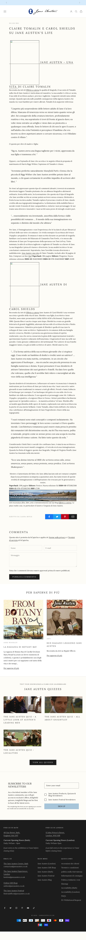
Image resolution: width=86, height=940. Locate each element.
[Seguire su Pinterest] (22, 908)
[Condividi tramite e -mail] (73, 516)
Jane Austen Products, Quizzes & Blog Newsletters (62, 794)
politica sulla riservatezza (71, 872)
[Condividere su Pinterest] (65, 516)
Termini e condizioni (70, 867)
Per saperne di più (11, 668)
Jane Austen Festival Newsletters (61, 800)
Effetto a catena (32, 90)
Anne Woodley (11, 642)
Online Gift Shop (11, 883)
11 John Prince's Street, (55, 832)
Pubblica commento (24, 577)
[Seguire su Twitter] (10, 908)
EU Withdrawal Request (71, 900)
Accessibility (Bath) (69, 888)
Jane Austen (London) (47, 863)
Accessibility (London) (70, 892)
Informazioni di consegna (71, 876)
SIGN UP (61, 806)
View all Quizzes (43, 762)
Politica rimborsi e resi (70, 880)
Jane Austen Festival (46, 876)
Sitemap (64, 884)
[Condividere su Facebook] (49, 516)
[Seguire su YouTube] (28, 908)
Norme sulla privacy (57, 537)
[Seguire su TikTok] (34, 908)
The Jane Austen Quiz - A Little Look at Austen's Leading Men (20, 719)
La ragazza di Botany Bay (20, 647)
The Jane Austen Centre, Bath (16, 863)
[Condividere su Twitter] (57, 516)
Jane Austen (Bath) (45, 872)
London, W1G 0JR (53, 835)
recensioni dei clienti (70, 863)
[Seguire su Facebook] (5, 908)
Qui (29, 256)
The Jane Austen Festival (14, 890)
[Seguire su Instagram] (16, 908)
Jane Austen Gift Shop (47, 867)
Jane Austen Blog (45, 880)
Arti (49, 638)
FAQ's (63, 896)
